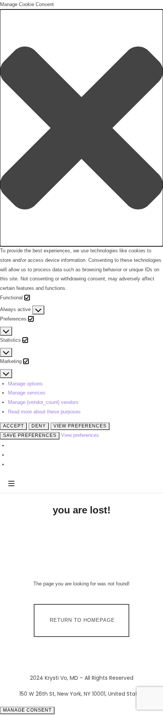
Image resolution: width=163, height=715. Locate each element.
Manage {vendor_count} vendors (43, 402)
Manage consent (27, 710)
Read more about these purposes (44, 412)
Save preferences (29, 435)
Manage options (25, 383)
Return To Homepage (82, 620)
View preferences (80, 426)
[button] (81, 127)
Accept (13, 426)
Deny (38, 426)
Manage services (26, 393)
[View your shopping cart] (148, 484)
